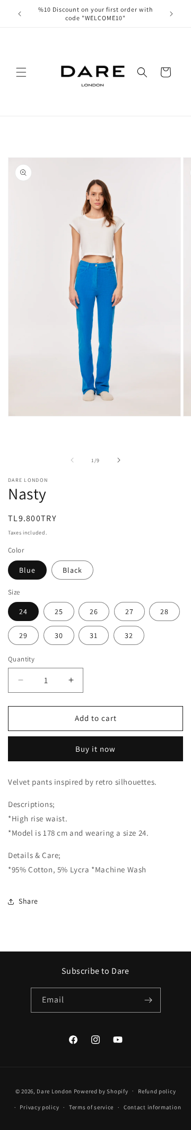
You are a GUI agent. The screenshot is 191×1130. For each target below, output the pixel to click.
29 (23, 635)
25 (59, 611)
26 (94, 611)
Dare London (54, 1090)
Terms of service (91, 1107)
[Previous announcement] (19, 14)
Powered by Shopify (101, 1090)
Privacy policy (39, 1107)
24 (23, 611)
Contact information (152, 1107)
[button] (21, 72)
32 (129, 635)
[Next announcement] (171, 14)
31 (94, 635)
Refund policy (157, 1091)
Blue (27, 570)
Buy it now (95, 749)
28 (164, 611)
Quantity (21, 659)
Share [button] (28, 901)
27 (129, 611)
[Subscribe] (148, 1000)
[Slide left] (72, 460)
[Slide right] (119, 460)
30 (59, 635)
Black (72, 570)
